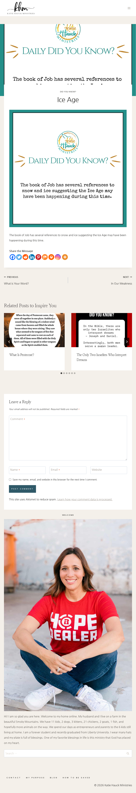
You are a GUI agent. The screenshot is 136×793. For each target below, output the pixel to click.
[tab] (61, 373)
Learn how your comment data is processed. (84, 499)
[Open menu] (129, 8)
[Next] (126, 342)
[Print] (51, 257)
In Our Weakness (121, 280)
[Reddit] (25, 257)
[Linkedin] (32, 257)
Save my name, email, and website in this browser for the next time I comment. (55, 479)
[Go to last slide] (9, 342)
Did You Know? (68, 92)
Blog (54, 777)
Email (55, 469)
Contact (13, 777)
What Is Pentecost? (21, 355)
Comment (17, 418)
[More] (65, 257)
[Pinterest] (38, 257)
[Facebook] (12, 257)
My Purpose (35, 777)
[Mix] (45, 257)
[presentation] (34, 330)
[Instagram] (58, 257)
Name (15, 469)
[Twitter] (19, 257)
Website (97, 469)
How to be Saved (77, 777)
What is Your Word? (16, 280)
